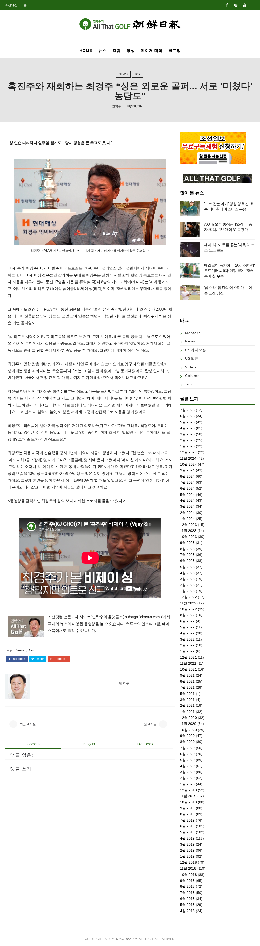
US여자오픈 (195, 350)
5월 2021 (187, 694)
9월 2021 (187, 675)
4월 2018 (187, 911)
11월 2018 (188, 868)
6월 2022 (187, 621)
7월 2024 (187, 482)
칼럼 (116, 50)
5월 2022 (187, 627)
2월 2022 (187, 645)
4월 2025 (187, 428)
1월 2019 (187, 856)
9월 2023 (187, 543)
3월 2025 (187, 434)
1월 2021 (187, 712)
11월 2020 (188, 724)
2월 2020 (187, 778)
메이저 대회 (151, 50)
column (192, 376)
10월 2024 (188, 464)
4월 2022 (187, 633)
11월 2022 (188, 603)
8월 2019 (187, 814)
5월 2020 (187, 760)
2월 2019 (187, 850)
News (123, 74)
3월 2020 (187, 772)
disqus (89, 744)
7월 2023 (187, 555)
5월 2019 (187, 832)
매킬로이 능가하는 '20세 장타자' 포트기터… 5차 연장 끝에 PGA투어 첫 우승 (229, 270)
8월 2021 (187, 681)
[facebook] (227, 5)
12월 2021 (188, 657)
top (137, 74)
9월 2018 (187, 881)
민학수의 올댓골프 (124, 939)
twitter (39, 659)
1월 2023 (187, 591)
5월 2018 (187, 905)
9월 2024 (187, 470)
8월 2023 (187, 549)
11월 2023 (188, 531)
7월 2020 (187, 748)
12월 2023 (188, 525)
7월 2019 (187, 820)
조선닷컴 (11, 5)
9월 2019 (187, 808)
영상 (131, 50)
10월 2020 (188, 730)
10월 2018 (188, 874)
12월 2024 (188, 452)
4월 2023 (187, 573)
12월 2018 (188, 862)
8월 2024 (187, 476)
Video (190, 367)
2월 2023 (187, 585)
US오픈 (192, 358)
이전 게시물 (149, 724)
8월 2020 (187, 742)
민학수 (116, 106)
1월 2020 (187, 784)
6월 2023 (187, 561)
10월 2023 (188, 537)
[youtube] (245, 5)
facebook (18, 659)
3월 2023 (187, 579)
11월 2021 (188, 663)
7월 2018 (187, 892)
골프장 (175, 50)
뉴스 (102, 50)
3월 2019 (187, 844)
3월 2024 (187, 506)
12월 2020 (188, 718)
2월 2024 (187, 513)
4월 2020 (187, 766)
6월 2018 (187, 899)
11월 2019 (188, 796)
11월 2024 (188, 458)
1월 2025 (187, 446)
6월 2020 (187, 754)
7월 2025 (187, 410)
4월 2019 (187, 838)
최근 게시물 (28, 724)
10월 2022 (188, 609)
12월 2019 (188, 790)
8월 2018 (187, 886)
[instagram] (236, 5)
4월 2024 (187, 500)
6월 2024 (187, 488)
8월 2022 (187, 615)
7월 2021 (187, 687)
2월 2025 (187, 440)
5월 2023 (187, 567)
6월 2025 (187, 416)
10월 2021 (188, 669)
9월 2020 (187, 736)
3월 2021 (187, 700)
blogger (33, 744)
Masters (193, 333)
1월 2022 (187, 651)
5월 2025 (187, 422)
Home (85, 50)
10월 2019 (188, 802)
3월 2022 (187, 639)
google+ (61, 659)
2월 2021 (187, 705)
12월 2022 (188, 597)
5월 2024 (187, 495)
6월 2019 (187, 826)
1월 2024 (187, 519)
